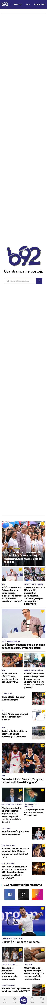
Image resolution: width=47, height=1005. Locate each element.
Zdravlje (28, 964)
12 (43, 694)
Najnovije (18, 4)
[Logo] (5, 4)
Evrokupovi (7, 694)
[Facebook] (9, 894)
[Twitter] (23, 894)
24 (43, 745)
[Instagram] (37, 894)
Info (3, 584)
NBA (3, 776)
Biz (3, 711)
